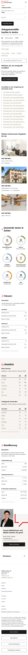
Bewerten (3, 582)
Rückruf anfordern (14, 544)
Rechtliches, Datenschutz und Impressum (10, 611)
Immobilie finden (7, 23)
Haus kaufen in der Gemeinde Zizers (12, 124)
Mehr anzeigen (5, 49)
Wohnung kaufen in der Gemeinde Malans (14, 116)
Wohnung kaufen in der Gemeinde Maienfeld (14, 111)
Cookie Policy (17, 624)
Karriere (3, 601)
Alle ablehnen (14, 638)
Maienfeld (3, 412)
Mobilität (19, 53)
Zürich (3, 382)
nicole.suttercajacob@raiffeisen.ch (11, 539)
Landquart (4, 388)
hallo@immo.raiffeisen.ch (7, 577)
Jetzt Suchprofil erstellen (9, 79)
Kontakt (3, 606)
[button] (26, 2)
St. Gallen (3, 379)
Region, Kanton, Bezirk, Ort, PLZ (7, 10)
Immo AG (3, 598)
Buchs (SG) (4, 395)
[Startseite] (2, 38)
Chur (2, 392)
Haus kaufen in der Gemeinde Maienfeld (13, 108)
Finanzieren (3, 596)
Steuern (13, 53)
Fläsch (3, 418)
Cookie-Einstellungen (14, 644)
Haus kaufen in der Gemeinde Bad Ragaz (13, 97)
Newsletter (3, 609)
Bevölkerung (4, 55)
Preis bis (3, 17)
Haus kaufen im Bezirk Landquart (11, 92)
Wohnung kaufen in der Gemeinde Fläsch (13, 105)
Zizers (2, 425)
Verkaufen (3, 588)
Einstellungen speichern (14, 650)
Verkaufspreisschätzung (6, 591)
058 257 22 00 (5, 575)
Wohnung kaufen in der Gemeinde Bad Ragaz (14, 100)
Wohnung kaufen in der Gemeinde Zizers (13, 127)
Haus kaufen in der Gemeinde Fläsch (12, 103)
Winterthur (4, 385)
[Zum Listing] (14, 147)
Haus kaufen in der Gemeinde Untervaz (13, 119)
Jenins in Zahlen (5, 53)
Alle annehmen (14, 632)
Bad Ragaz (4, 421)
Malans (3, 415)
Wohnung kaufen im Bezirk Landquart (12, 94)
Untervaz (3, 428)
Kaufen (3, 585)
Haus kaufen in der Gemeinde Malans (12, 113)
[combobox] (12, 12)
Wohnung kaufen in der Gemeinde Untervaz (14, 121)
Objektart (3, 5)
